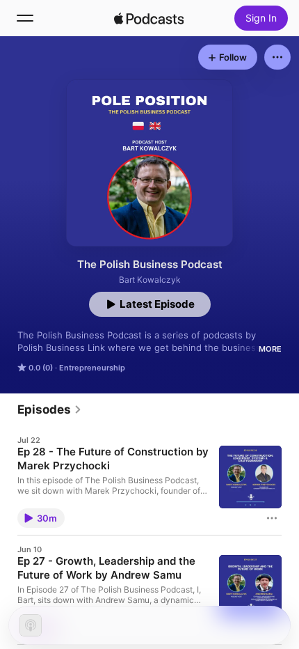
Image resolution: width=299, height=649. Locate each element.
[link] (49, 409)
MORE (270, 349)
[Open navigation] (25, 18)
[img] (149, 18)
